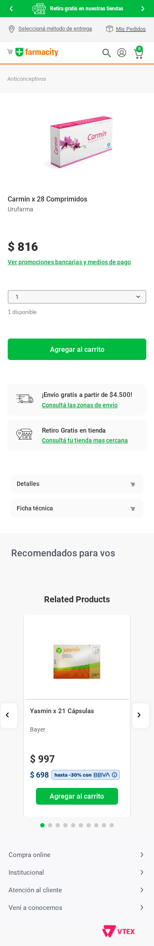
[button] (51, 30)
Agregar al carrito (77, 349)
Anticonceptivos (26, 79)
